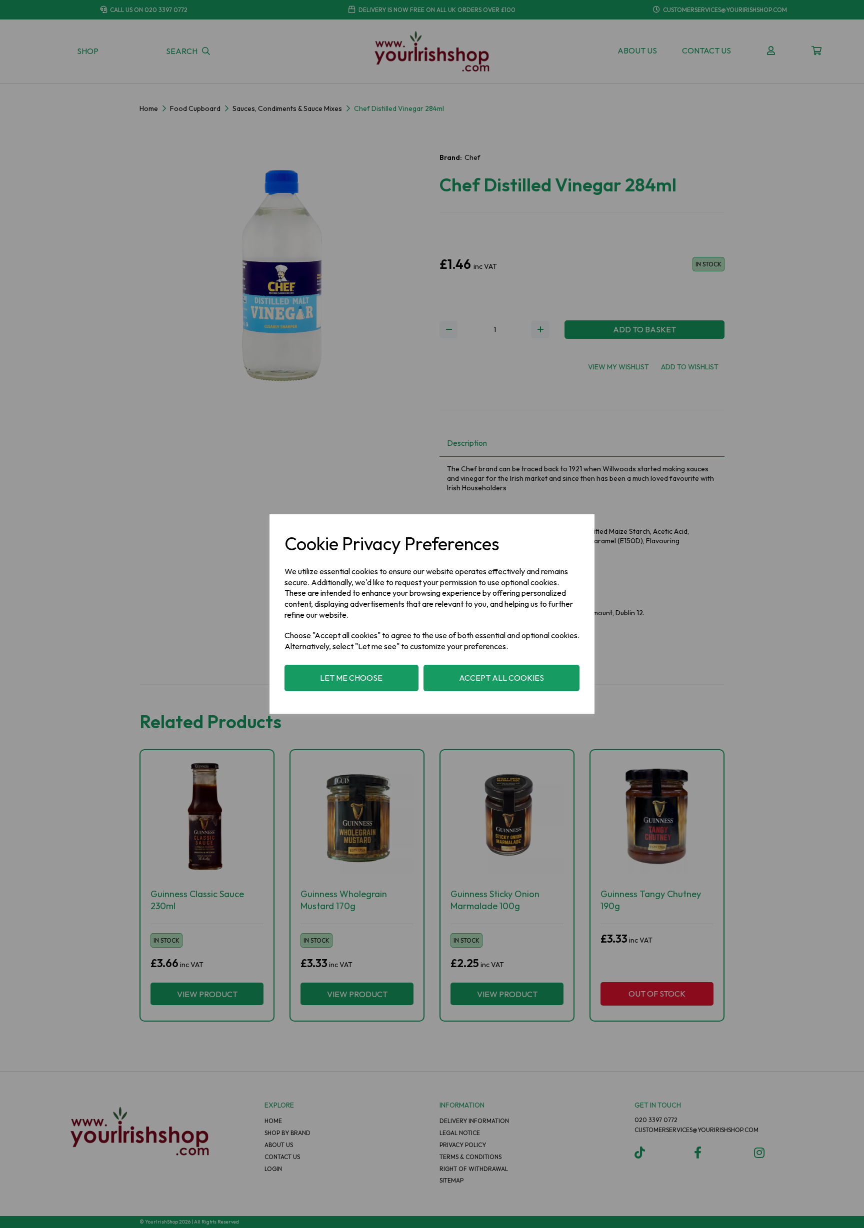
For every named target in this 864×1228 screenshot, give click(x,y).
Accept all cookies (501, 678)
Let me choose (351, 678)
